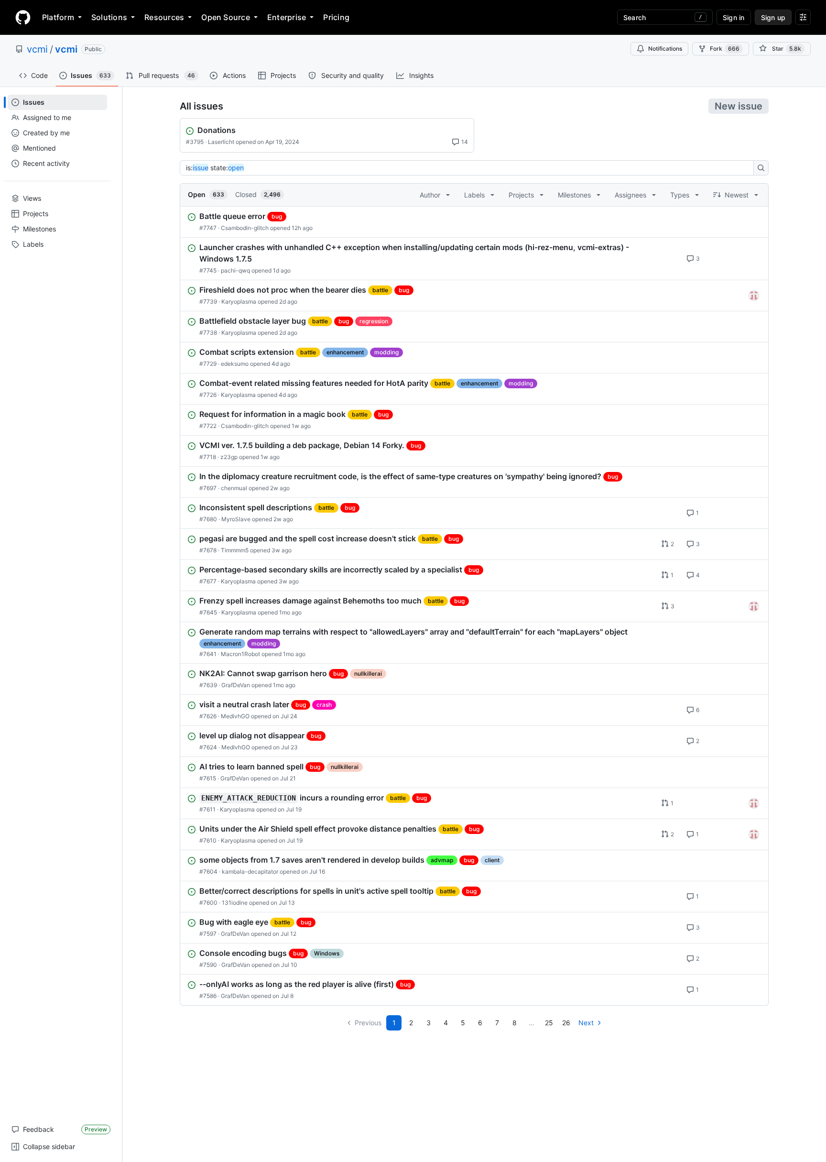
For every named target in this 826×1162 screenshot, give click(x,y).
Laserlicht (221, 141)
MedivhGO (235, 716)
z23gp (229, 456)
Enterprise (286, 17)
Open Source (225, 17)
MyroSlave (235, 519)
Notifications (665, 48)
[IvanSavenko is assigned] (754, 295)
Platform (58, 17)
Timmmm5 (235, 550)
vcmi (37, 49)
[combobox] (469, 168)
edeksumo (235, 363)
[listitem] (474, 222)
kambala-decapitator (250, 871)
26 (566, 1023)
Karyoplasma (238, 301)
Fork (724, 48)
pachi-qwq (235, 270)
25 (549, 1023)
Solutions (109, 17)
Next (586, 1023)
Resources (164, 17)
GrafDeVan (235, 685)
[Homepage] (23, 17)
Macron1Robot (240, 654)
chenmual (234, 488)
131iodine (235, 902)
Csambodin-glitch (245, 227)
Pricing (336, 17)
